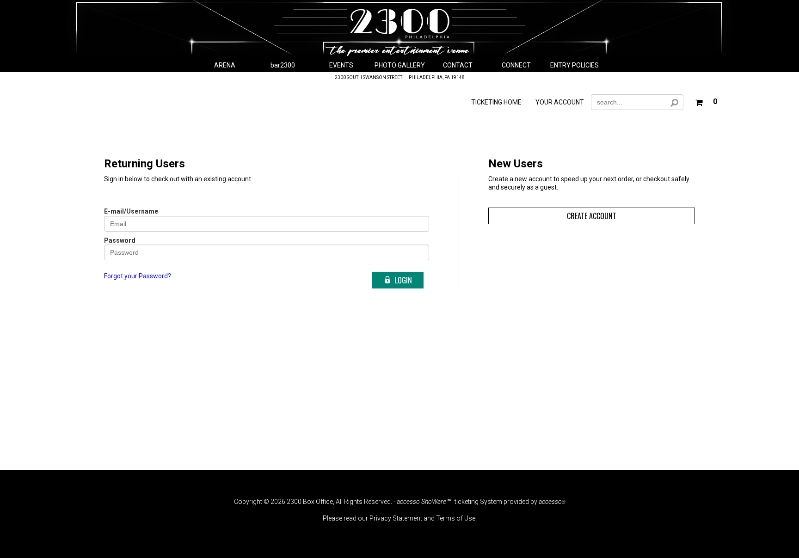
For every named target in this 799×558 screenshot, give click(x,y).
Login (403, 280)
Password (119, 240)
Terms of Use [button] (455, 518)
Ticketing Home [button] (496, 102)
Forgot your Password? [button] (137, 276)
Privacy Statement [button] (395, 518)
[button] (706, 100)
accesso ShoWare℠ (423, 501)
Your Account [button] (559, 102)
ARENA (224, 65)
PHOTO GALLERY (400, 65)
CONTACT (458, 65)
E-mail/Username (131, 211)
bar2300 (282, 65)
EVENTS (341, 65)
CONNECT (516, 65)
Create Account (591, 215)
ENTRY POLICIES (574, 65)
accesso (552, 501)
